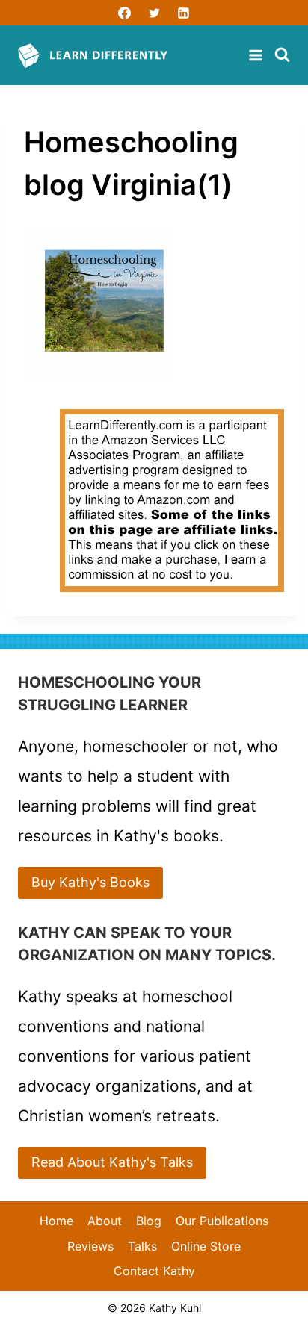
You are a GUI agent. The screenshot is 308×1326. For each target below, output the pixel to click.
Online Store (206, 1246)
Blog (148, 1220)
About (104, 1220)
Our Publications (222, 1220)
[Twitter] (154, 12)
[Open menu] (257, 55)
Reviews (90, 1246)
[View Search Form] (282, 55)
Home (56, 1220)
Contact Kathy (154, 1270)
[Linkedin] (183, 12)
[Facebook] (125, 12)
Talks (142, 1246)
